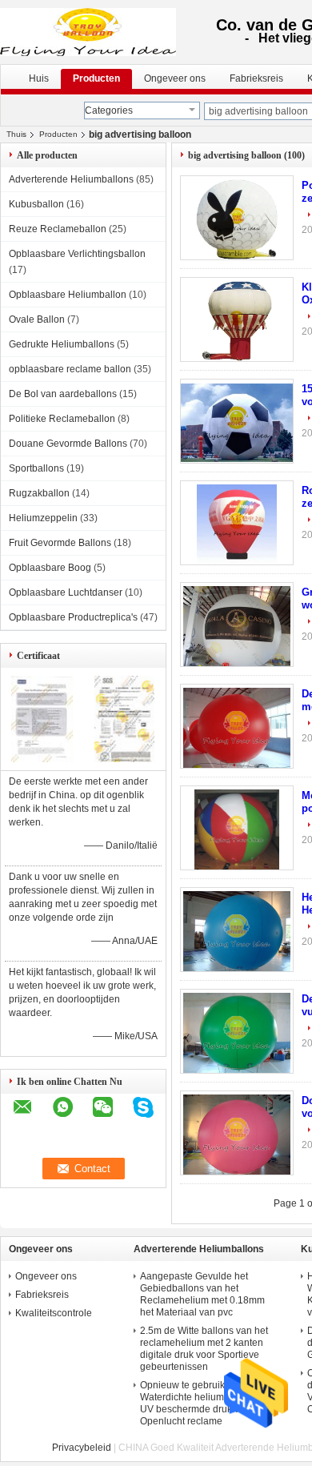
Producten (96, 78)
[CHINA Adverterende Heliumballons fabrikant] (89, 32)
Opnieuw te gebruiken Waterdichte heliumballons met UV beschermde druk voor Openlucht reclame (207, 1403)
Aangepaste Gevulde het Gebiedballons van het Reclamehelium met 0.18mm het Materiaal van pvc (202, 1294)
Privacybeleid (81, 1447)
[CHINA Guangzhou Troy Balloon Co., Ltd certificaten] (42, 759)
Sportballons (36, 468)
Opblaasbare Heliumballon (67, 294)
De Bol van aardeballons (63, 394)
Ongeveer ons (175, 78)
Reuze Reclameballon (57, 229)
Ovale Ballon (37, 319)
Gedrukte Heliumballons (61, 344)
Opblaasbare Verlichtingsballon (77, 253)
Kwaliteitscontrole (53, 1313)
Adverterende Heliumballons (71, 179)
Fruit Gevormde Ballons (60, 542)
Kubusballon (36, 204)
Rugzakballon (39, 493)
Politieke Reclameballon (62, 418)
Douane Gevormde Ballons (68, 443)
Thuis (16, 134)
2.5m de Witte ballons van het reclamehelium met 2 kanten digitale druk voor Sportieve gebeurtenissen (204, 1348)
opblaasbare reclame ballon (70, 369)
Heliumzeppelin (43, 518)
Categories (109, 110)
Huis (39, 78)
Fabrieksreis (256, 78)
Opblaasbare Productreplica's (73, 617)
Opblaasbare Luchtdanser (65, 592)
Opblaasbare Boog (50, 567)
